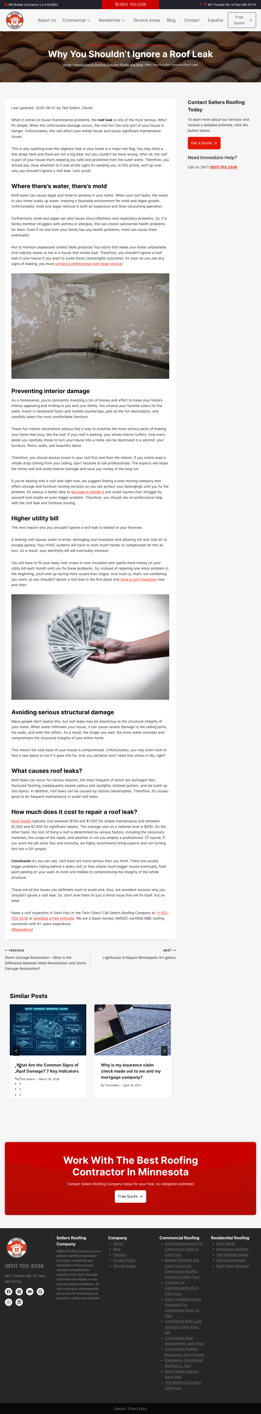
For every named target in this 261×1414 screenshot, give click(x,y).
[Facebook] (8, 1291)
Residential (109, 20)
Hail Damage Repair (232, 1255)
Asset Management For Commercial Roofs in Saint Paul (184, 1249)
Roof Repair (225, 1244)
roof (28, 930)
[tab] (20, 1067)
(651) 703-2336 (223, 167)
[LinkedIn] (19, 1302)
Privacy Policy (124, 1260)
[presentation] (48, 1029)
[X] (19, 1291)
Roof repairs (21, 821)
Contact (191, 20)
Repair (17, 930)
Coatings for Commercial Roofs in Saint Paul (181, 1288)
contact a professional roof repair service (88, 264)
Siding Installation (230, 1260)
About (118, 1244)
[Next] (164, 1051)
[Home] (15, 20)
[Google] (40, 1291)
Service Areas (146, 20)
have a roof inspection (139, 579)
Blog (171, 20)
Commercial (74, 20)
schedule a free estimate (53, 918)
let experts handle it (87, 492)
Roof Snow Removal (232, 1266)
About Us (47, 20)
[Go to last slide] (16, 1051)
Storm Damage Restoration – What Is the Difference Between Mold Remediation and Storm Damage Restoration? (45, 960)
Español (215, 20)
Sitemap (119, 1408)
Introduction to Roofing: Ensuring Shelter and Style (130, 45)
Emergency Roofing (232, 1249)
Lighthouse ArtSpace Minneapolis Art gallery (139, 954)
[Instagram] (8, 1302)
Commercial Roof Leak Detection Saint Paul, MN (183, 1326)
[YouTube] (29, 1291)
